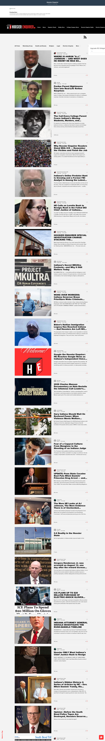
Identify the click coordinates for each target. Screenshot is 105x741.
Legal (58, 46)
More (77, 46)
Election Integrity (68, 46)
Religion (51, 46)
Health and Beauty (40, 46)
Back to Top (2, 735)
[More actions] (87, 53)
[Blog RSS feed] (85, 37)
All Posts (17, 46)
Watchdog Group (27, 46)
